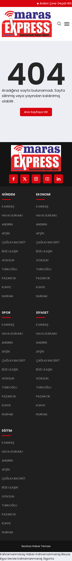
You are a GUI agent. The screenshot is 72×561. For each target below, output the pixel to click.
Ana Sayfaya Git (36, 112)
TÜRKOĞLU (9, 269)
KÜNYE (6, 287)
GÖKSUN (8, 260)
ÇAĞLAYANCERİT (14, 242)
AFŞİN (6, 233)
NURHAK (7, 296)
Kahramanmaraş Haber (17, 554)
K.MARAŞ (8, 206)
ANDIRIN (7, 224)
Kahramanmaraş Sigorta (35, 558)
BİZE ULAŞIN (10, 251)
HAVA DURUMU (12, 215)
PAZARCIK (9, 278)
